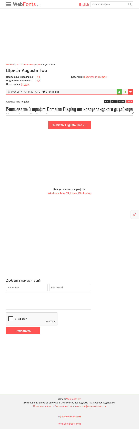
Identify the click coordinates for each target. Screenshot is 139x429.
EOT (113, 101)
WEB (129, 101)
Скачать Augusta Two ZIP (69, 125)
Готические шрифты (95, 77)
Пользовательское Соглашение (50, 406)
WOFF (121, 101)
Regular (25, 84)
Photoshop (84, 193)
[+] (119, 91)
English (84, 4)
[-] (130, 91)
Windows (53, 193)
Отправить (23, 331)
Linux (73, 193)
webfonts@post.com (69, 423)
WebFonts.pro (73, 399)
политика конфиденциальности (88, 406)
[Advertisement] (69, 36)
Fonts (26, 4)
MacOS (64, 193)
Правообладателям (69, 416)
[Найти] (130, 4)
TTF (106, 101)
